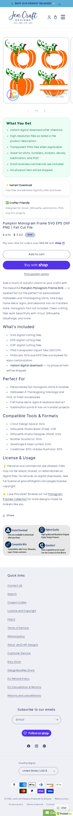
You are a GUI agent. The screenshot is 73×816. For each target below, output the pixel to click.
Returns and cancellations (24, 695)
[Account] (49, 17)
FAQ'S (11, 619)
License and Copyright (21, 611)
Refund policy (16, 636)
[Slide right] (45, 110)
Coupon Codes (16, 602)
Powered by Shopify (41, 799)
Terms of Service (18, 628)
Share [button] (10, 515)
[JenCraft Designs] (23, 17)
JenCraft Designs (22, 799)
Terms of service (35, 804)
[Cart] (55, 17)
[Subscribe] (57, 719)
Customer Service (19, 653)
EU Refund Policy (18, 678)
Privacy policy (16, 804)
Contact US (14, 585)
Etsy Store (14, 662)
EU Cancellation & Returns (24, 687)
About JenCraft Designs (22, 645)
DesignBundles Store (20, 670)
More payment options (36, 274)
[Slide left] (28, 110)
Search (12, 594)
